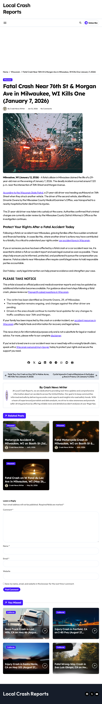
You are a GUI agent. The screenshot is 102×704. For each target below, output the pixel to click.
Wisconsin (7, 80)
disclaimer (56, 335)
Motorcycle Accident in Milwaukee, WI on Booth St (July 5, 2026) (26, 443)
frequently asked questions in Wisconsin (48, 291)
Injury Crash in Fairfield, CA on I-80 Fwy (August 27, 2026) (71, 632)
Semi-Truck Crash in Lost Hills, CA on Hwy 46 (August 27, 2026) (21, 632)
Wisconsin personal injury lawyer (32, 347)
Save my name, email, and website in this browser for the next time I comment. (39, 584)
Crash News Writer (55, 387)
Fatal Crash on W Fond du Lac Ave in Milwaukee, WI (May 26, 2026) (24, 481)
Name (6, 546)
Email (6, 558)
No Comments (46, 109)
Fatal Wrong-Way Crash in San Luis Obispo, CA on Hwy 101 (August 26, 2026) (71, 667)
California (11, 612)
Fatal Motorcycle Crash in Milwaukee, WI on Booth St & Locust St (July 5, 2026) (74, 443)
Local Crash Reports (26, 694)
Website (6, 571)
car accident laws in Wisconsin (74, 240)
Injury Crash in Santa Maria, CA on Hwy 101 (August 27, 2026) (21, 667)
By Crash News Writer (16, 109)
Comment (8, 509)
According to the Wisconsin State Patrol (23, 192)
